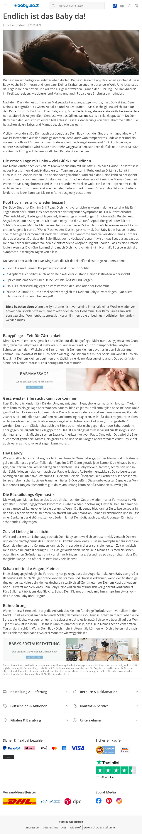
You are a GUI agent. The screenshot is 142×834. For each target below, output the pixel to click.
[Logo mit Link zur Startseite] (26, 6)
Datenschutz (50, 827)
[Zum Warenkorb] (137, 6)
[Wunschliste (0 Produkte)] (129, 6)
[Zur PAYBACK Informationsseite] (114, 6)
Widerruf (75, 827)
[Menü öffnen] (5, 6)
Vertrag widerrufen (71, 821)
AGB (64, 827)
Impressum (33, 827)
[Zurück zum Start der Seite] (138, 808)
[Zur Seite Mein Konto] (122, 6)
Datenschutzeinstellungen (100, 827)
